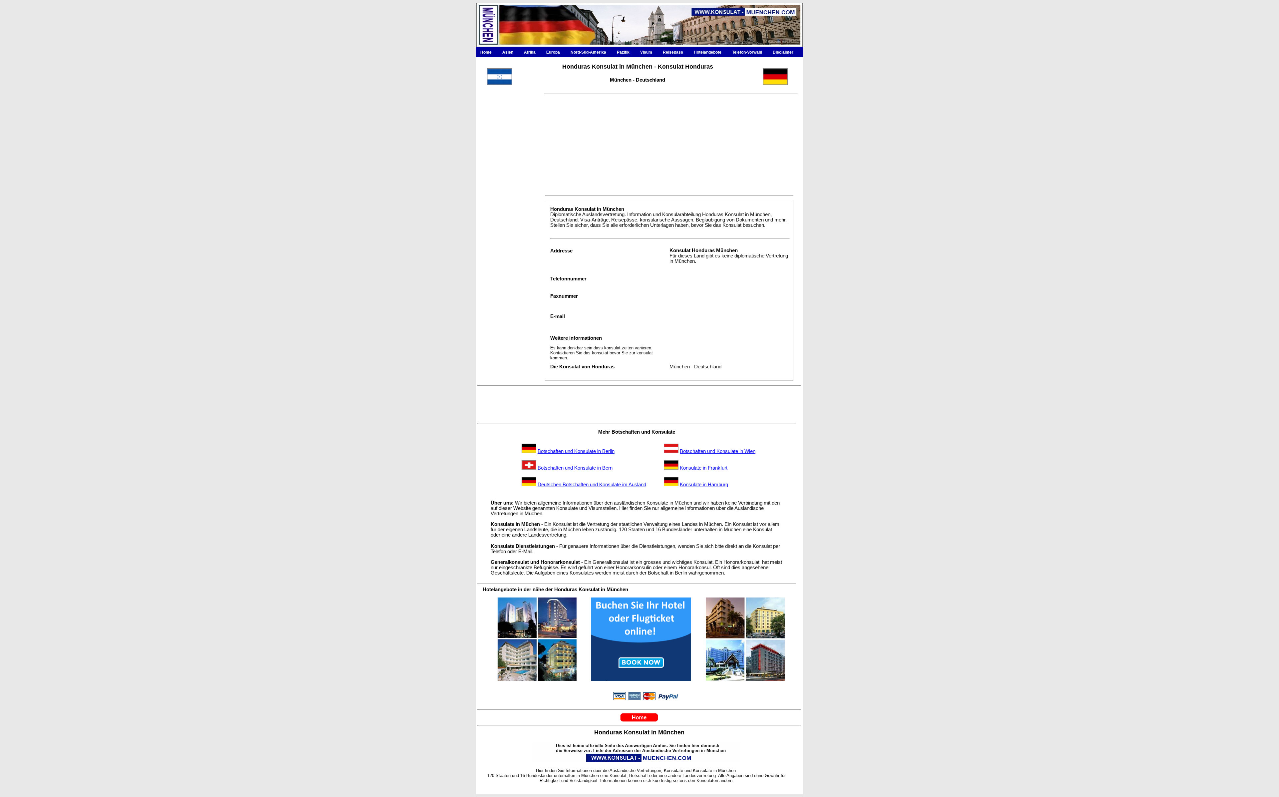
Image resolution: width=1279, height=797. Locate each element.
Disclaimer (783, 52)
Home (486, 52)
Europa (553, 52)
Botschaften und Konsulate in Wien (717, 451)
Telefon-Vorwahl (747, 52)
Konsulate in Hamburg (704, 484)
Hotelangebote (707, 52)
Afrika (530, 52)
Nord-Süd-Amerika (588, 52)
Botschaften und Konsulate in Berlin (576, 451)
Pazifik (623, 52)
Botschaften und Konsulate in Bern (575, 468)
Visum (646, 52)
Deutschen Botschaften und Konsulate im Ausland (592, 484)
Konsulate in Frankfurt (703, 468)
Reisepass (673, 52)
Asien (507, 52)
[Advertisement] (507, 239)
